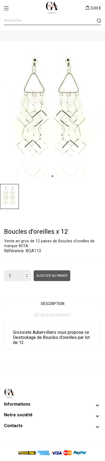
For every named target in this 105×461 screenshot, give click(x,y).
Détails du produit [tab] (52, 315)
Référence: (14, 250)
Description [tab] (52, 304)
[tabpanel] (52, 111)
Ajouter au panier (52, 276)
